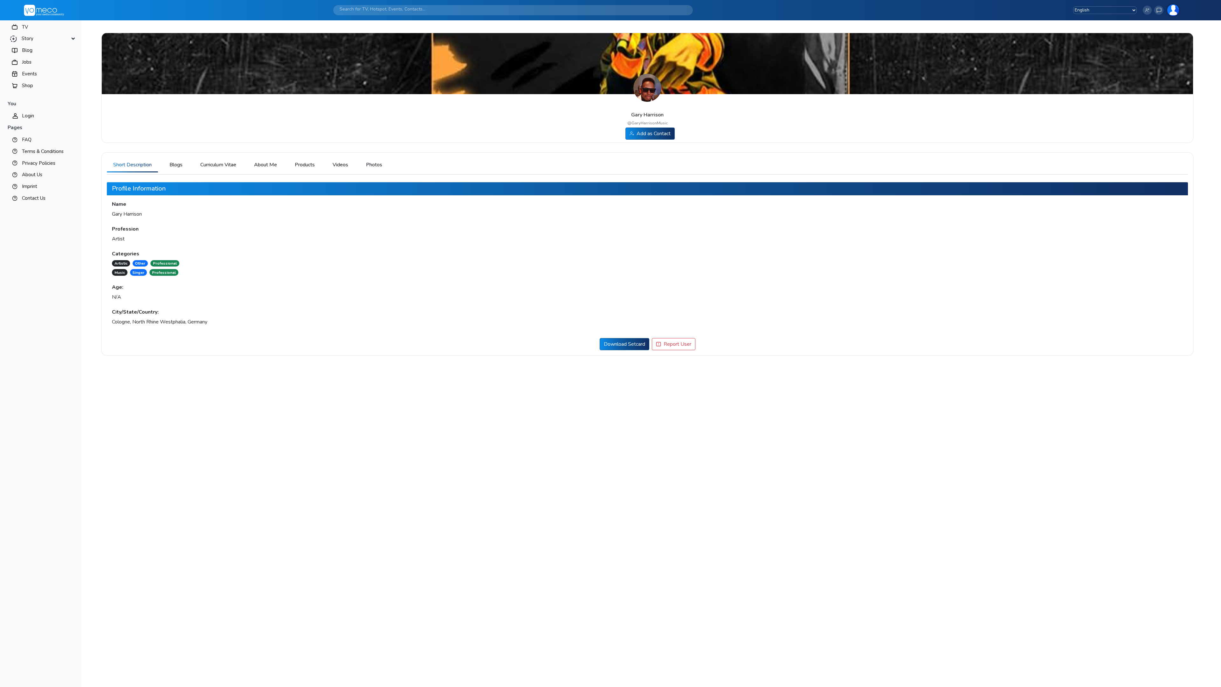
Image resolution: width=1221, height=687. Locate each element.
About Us (32, 174)
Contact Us (33, 198)
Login (28, 116)
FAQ (26, 139)
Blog (27, 50)
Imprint (29, 186)
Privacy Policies (38, 163)
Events (29, 74)
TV (25, 27)
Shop (27, 85)
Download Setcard (624, 344)
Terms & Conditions (43, 151)
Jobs (26, 62)
